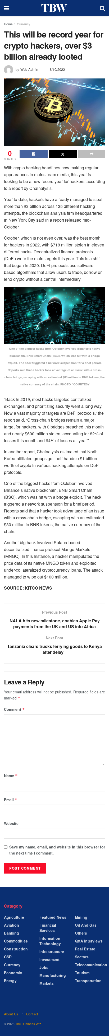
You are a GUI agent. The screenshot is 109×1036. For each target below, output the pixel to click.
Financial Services (47, 927)
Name (11, 775)
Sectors (82, 956)
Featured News (52, 917)
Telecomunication (91, 964)
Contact (32, 1013)
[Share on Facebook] (34, 154)
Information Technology (50, 941)
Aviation (11, 925)
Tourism (82, 972)
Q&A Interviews (89, 941)
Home (8, 24)
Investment (49, 959)
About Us (11, 1013)
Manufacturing (52, 975)
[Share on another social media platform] (91, 154)
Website (11, 823)
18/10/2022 (56, 69)
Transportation (88, 980)
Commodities (16, 941)
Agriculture (14, 917)
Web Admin (29, 69)
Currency (23, 24)
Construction (16, 948)
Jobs (43, 967)
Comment (14, 709)
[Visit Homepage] (54, 8)
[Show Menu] (6, 8)
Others (81, 933)
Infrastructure (51, 951)
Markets (46, 983)
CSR (8, 956)
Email (10, 799)
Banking (11, 933)
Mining (81, 917)
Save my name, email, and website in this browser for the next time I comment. (57, 849)
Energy (10, 980)
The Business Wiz (28, 1023)
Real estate (85, 948)
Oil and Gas (86, 925)
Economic (13, 972)
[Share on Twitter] (63, 154)
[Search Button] (102, 8)
